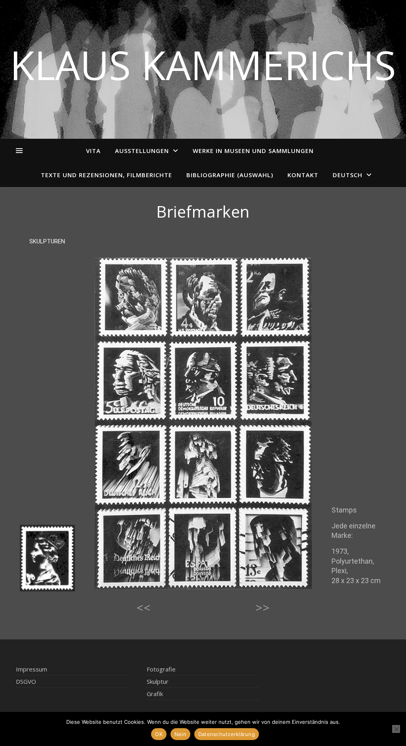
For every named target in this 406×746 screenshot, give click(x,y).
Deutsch (347, 175)
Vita (93, 151)
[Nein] (396, 729)
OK (159, 734)
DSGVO (26, 681)
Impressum (31, 669)
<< (143, 607)
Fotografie (161, 669)
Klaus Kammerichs (203, 64)
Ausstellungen (142, 151)
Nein (180, 734)
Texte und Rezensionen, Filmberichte (106, 175)
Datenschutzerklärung (226, 734)
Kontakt (302, 175)
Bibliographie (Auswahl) (229, 175)
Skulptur (158, 681)
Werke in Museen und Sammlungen (253, 151)
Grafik (155, 694)
